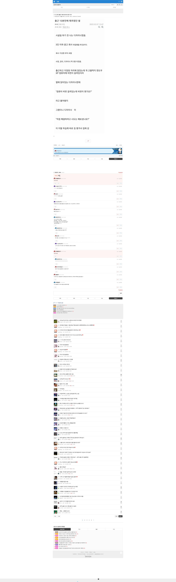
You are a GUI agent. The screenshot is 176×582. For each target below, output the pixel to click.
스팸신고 (63, 145)
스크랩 (120, 145)
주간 (79, 529)
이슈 (114, 529)
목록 (60, 158)
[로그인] (119, 1)
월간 (96, 529)
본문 (74, 158)
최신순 (63, 172)
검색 (116, 516)
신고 (59, 145)
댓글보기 (115, 298)
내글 (62, 7)
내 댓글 (88, 7)
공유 (117, 145)
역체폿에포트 (57, 16)
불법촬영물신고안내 (99, 554)
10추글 (114, 7)
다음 (102, 158)
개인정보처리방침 (81, 554)
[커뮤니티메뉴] (54, 1)
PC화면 (86, 552)
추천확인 (55, 145)
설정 (94, 552)
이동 (58, 183)
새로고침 (121, 172)
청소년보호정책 (90, 554)
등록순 (60, 172)
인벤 (58, 1)
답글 (55, 183)
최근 (55, 516)
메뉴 (54, 155)
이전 (88, 158)
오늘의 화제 (62, 529)
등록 (121, 293)
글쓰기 (122, 4)
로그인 (82, 552)
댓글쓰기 (115, 158)
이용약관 (75, 554)
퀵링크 (90, 552)
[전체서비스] (121, 1)
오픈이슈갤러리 (57, 4)
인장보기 (57, 155)
